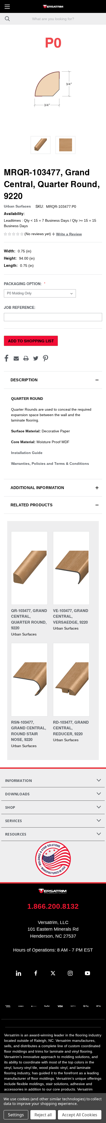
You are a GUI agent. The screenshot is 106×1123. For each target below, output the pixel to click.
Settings (16, 1115)
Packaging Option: (23, 283)
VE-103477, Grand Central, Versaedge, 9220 (70, 616)
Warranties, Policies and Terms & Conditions (50, 463)
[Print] (26, 358)
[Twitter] (35, 358)
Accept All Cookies (79, 1115)
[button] (67, 234)
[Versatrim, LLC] (53, 6)
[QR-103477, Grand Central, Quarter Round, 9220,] (29, 568)
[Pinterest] (45, 358)
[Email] (16, 358)
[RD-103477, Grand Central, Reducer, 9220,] (71, 679)
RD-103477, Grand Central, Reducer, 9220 (71, 728)
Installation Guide (26, 453)
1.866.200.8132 (53, 906)
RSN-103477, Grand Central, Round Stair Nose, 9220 (28, 730)
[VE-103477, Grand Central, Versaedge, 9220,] (71, 568)
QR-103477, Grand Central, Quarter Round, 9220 (29, 619)
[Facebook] (6, 358)
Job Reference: (20, 307)
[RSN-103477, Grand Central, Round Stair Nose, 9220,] (29, 679)
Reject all (43, 1115)
